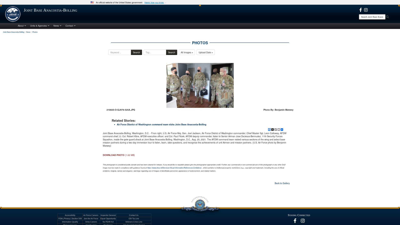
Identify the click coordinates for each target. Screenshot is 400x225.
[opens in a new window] (360, 9)
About (21, 25)
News (56, 25)
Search (136, 52)
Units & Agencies (38, 25)
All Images (186, 52)
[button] (156, 2)
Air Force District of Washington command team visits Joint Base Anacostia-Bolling (161, 124)
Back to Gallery (282, 183)
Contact (69, 25)
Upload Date (205, 52)
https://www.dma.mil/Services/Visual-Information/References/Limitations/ (174, 168)
